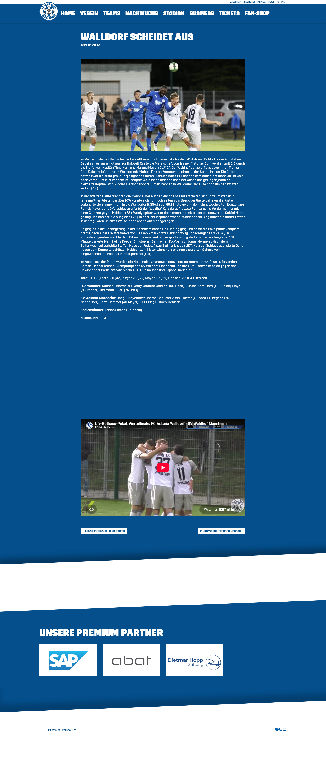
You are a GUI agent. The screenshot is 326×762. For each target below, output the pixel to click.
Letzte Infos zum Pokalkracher (105, 530)
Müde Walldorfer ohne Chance (220, 530)
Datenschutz (69, 730)
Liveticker (249, 2)
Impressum (54, 730)
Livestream (236, 2)
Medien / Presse (265, 2)
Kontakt (281, 2)
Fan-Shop (257, 13)
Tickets (229, 13)
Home (68, 13)
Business (202, 13)
